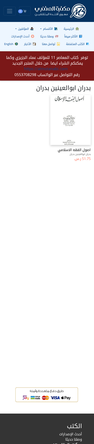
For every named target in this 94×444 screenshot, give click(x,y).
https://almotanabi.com (46, 68)
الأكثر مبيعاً (71, 36)
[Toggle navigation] (9, 11)
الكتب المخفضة (75, 44)
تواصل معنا (49, 44)
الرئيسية (69, 29)
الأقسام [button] (48, 29)
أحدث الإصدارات (20, 36)
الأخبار (28, 44)
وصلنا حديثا (47, 36)
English (9, 44)
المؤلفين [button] (23, 29)
